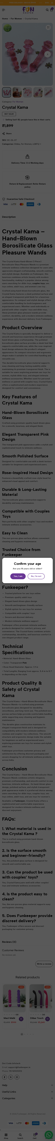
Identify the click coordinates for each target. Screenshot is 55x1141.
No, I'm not (36, 576)
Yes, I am (18, 576)
